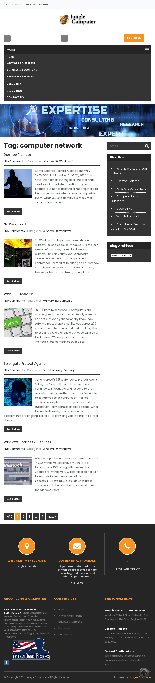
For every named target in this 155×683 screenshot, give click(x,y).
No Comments (15, 161)
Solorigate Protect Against (25, 363)
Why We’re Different (21, 63)
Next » (52, 516)
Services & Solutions (22, 70)
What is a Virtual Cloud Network (125, 610)
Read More (13, 211)
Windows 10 (50, 161)
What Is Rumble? (127, 216)
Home (10, 57)
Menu (11, 49)
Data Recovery (52, 370)
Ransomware (63, 300)
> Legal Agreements (127, 569)
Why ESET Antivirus (18, 294)
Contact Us (15, 97)
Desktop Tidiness (17, 154)
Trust (20, 636)
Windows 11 (66, 161)
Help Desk (134, 38)
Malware (48, 300)
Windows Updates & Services (27, 442)
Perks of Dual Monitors (131, 189)
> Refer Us (77, 582)
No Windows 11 (15, 224)
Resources (14, 91)
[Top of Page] (144, 673)
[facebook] (6, 662)
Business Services (21, 76)
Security (15, 84)
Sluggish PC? (125, 209)
